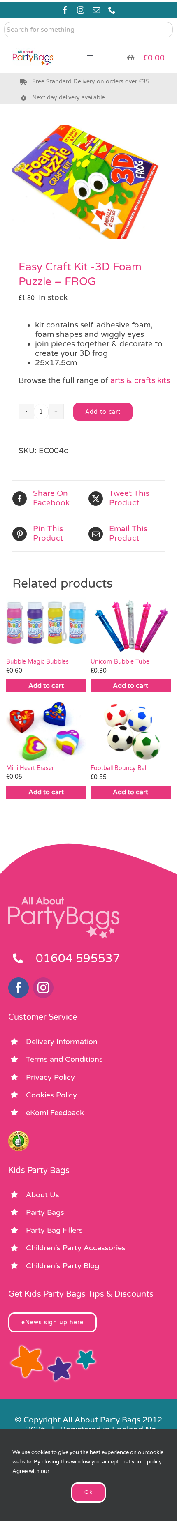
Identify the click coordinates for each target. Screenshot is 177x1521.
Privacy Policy (50, 1077)
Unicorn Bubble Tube (120, 661)
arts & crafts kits (140, 380)
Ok (88, 1492)
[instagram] (80, 10)
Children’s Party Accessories (76, 1247)
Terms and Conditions (64, 1059)
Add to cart (103, 411)
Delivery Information (62, 1041)
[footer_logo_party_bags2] (63, 900)
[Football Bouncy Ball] (131, 730)
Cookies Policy (51, 1094)
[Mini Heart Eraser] (46, 730)
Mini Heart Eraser (30, 768)
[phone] (112, 10)
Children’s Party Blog (62, 1265)
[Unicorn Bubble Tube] (131, 624)
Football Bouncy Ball (119, 768)
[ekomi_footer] (18, 1134)
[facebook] (65, 10)
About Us (42, 1194)
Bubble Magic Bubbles (37, 661)
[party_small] (33, 45)
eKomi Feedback (55, 1112)
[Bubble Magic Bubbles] (46, 624)
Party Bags (45, 1212)
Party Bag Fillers (54, 1230)
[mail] (96, 10)
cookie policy (155, 1457)
